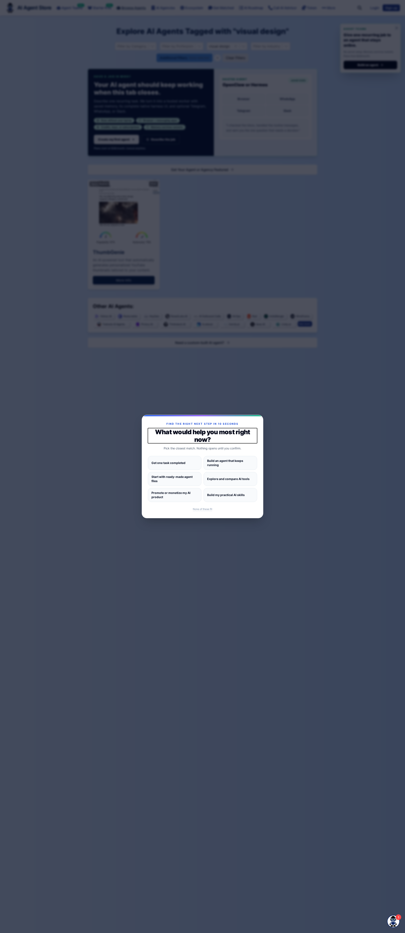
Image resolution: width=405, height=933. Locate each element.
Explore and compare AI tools (228, 479)
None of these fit (202, 509)
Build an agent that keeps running (225, 463)
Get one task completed (168, 463)
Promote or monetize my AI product (170, 495)
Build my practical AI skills (226, 495)
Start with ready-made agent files (172, 479)
